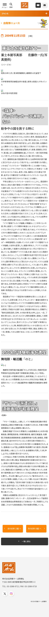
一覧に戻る (26, 541)
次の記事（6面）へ (34, 528)
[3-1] (24, 365)
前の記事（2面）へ (14, 528)
